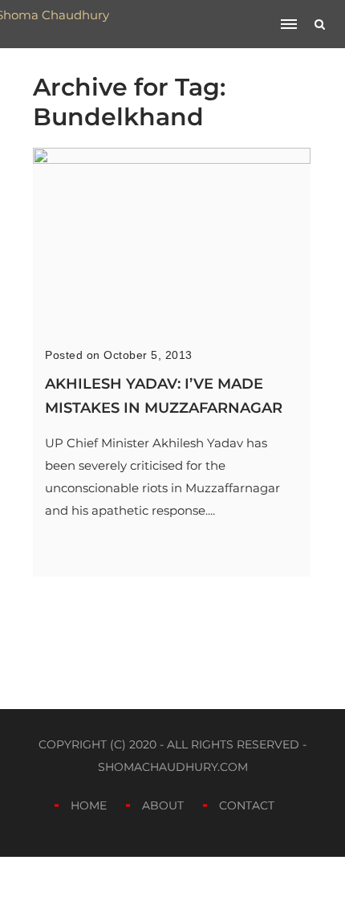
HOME (89, 805)
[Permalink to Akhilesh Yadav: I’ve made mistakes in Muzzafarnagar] (171, 159)
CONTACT (246, 805)
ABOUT (163, 805)
